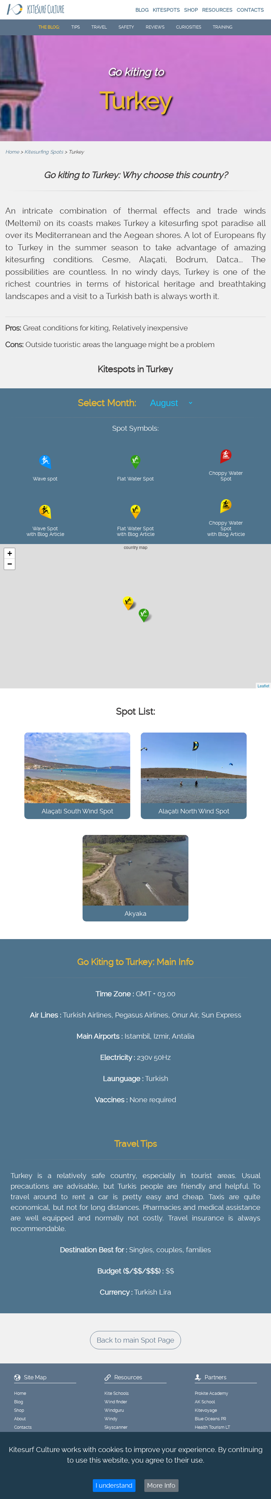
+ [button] (9, 553)
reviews (155, 27)
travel (99, 27)
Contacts (250, 10)
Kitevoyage (206, 1410)
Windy (111, 1418)
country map (138, 616)
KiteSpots (166, 10)
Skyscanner (115, 1427)
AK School (205, 1401)
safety (126, 27)
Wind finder (115, 1401)
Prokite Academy (211, 1393)
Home (12, 152)
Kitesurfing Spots (43, 152)
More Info (161, 1485)
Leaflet (263, 685)
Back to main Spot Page (135, 1340)
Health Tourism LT (212, 1427)
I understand (114, 1485)
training (223, 27)
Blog (142, 10)
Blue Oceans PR (210, 1418)
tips (75, 27)
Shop (191, 10)
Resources (217, 10)
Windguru (114, 1410)
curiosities (188, 27)
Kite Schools (116, 1393)
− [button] (9, 564)
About (20, 1418)
